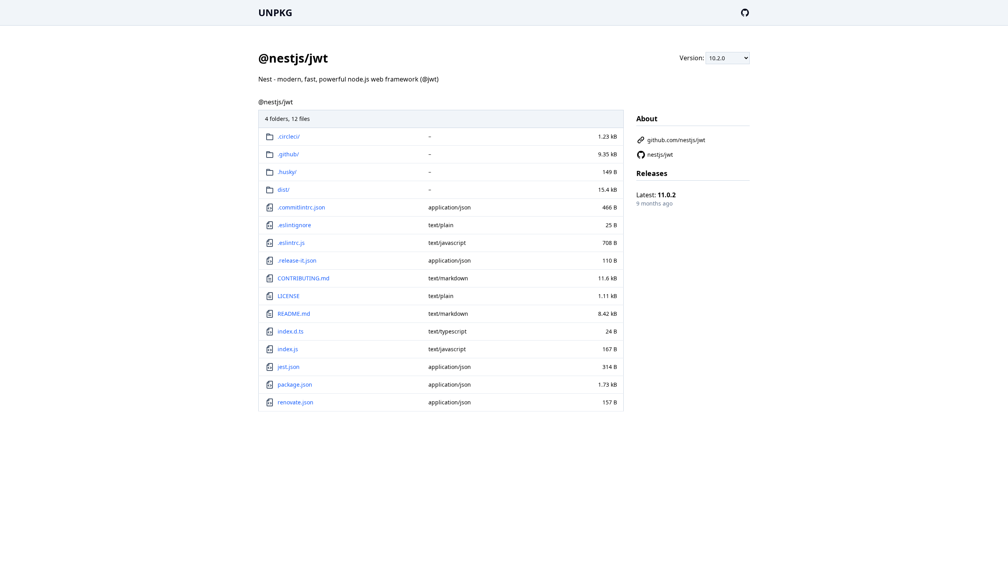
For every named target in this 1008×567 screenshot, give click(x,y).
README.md (294, 313)
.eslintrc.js (291, 242)
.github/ (288, 154)
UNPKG (275, 12)
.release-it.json (297, 260)
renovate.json (295, 402)
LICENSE (289, 296)
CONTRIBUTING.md (304, 278)
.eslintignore (294, 225)
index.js (288, 349)
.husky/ (287, 172)
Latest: (656, 195)
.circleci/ (289, 136)
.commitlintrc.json (301, 207)
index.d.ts (291, 331)
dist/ (283, 189)
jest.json (289, 367)
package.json (295, 384)
